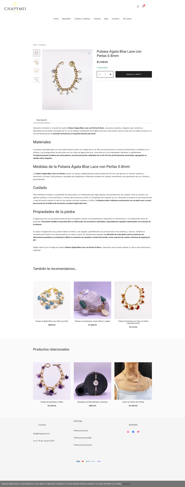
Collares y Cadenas (82, 19)
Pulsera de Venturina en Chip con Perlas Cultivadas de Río (133, 322)
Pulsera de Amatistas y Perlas (52, 402)
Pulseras (97, 19)
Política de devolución (83, 445)
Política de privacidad (82, 438)
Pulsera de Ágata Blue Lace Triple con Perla (51, 321)
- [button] (100, 74)
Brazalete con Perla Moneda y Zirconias (92, 402)
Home (56, 19)
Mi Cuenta (127, 19)
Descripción (41, 120)
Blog (106, 19)
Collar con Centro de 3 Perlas (133, 402)
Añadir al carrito (133, 74)
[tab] (41, 120)
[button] (89, 53)
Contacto (115, 19)
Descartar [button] (126, 484)
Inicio (35, 45)
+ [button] (110, 74)
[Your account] (138, 6)
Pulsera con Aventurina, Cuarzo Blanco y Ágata (92, 321)
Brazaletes (66, 19)
